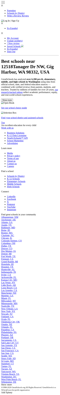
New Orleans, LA (9, 308)
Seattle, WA (6, 356)
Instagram (11, 209)
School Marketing (15, 140)
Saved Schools (14, 46)
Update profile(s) (15, 41)
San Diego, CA (8, 348)
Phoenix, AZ (7, 335)
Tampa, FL (6, 366)
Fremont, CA (7, 259)
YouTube (11, 207)
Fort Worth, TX (8, 256)
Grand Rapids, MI (9, 261)
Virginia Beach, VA (10, 374)
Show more (7, 100)
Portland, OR (7, 337)
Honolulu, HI (7, 264)
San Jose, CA (7, 353)
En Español (12, 28)
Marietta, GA (7, 295)
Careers (10, 166)
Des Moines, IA (8, 251)
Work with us (7, 128)
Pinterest (11, 204)
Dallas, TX (6, 246)
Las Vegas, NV (8, 282)
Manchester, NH (8, 293)
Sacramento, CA (8, 340)
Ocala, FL (5, 319)
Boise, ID (5, 230)
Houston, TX (7, 267)
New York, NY (8, 311)
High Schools (13, 186)
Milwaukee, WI (8, 301)
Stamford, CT (7, 363)
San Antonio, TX (9, 345)
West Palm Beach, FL (11, 379)
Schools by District (15, 13)
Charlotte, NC (7, 235)
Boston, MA (7, 233)
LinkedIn (11, 196)
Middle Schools (14, 184)
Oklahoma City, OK (10, 322)
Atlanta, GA (7, 222)
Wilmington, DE (8, 382)
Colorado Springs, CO (11, 240)
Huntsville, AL (8, 269)
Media (10, 153)
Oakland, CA (7, 316)
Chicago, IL (6, 238)
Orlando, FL (7, 327)
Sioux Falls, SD (8, 358)
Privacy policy (13, 156)
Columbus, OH (8, 243)
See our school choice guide (14, 108)
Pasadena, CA (7, 329)
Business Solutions (15, 133)
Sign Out (11, 51)
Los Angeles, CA (9, 290)
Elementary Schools (16, 181)
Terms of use (13, 158)
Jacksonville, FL (8, 277)
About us (11, 161)
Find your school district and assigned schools (22, 117)
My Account (12, 38)
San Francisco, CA (10, 350)
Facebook (11, 199)
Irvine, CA (6, 274)
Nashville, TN (7, 306)
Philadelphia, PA (9, 332)
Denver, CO (6, 248)
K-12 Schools (13, 179)
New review (13, 43)
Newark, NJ (6, 314)
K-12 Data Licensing (16, 135)
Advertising (12, 143)
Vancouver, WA (8, 371)
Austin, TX (6, 225)
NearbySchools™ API (17, 138)
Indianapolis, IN (8, 272)
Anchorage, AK (8, 220)
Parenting (11, 10)
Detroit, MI (6, 254)
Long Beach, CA (9, 288)
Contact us (12, 163)
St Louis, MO (7, 361)
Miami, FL (6, 298)
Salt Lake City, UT (10, 342)
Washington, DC (9, 377)
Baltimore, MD (8, 227)
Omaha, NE (6, 324)
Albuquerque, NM (9, 217)
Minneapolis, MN (9, 303)
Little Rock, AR (8, 285)
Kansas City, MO (9, 280)
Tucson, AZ (6, 369)
